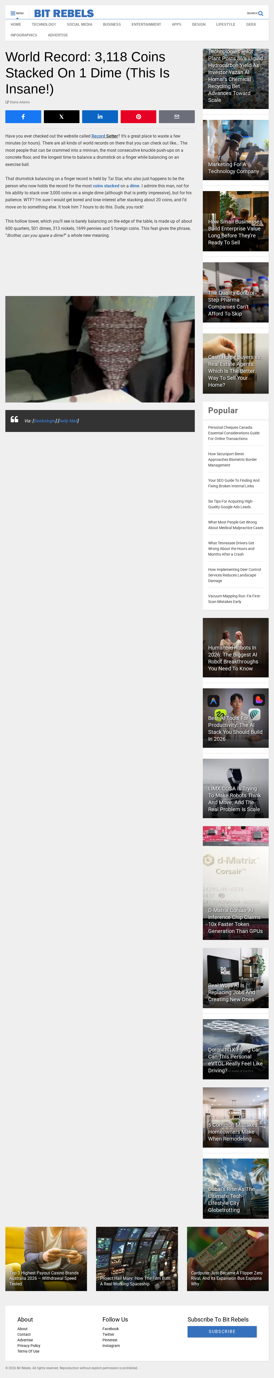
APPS (176, 24)
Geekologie (44, 420)
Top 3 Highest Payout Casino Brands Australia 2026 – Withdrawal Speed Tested (44, 1278)
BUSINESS (112, 24)
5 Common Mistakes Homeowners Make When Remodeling (232, 1132)
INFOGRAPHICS (24, 35)
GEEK (251, 24)
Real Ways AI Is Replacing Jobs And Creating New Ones (231, 992)
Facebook (110, 1329)
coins (98, 185)
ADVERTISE (58, 35)
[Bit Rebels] (61, 15)
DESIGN (199, 24)
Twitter (108, 1334)
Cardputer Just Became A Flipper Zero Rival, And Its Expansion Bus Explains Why (226, 1278)
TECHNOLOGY (44, 24)
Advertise (25, 1340)
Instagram (111, 1345)
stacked (111, 185)
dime (134, 185)
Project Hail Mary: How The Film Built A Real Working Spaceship (135, 1281)
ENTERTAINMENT (146, 24)
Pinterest (109, 1340)
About (22, 1329)
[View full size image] (100, 349)
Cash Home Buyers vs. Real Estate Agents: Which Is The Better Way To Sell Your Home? (234, 371)
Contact (24, 1334)
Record (98, 136)
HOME (16, 24)
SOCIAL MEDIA (79, 24)
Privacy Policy (28, 1345)
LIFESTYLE (225, 24)
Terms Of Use (28, 1351)
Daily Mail (68, 420)
